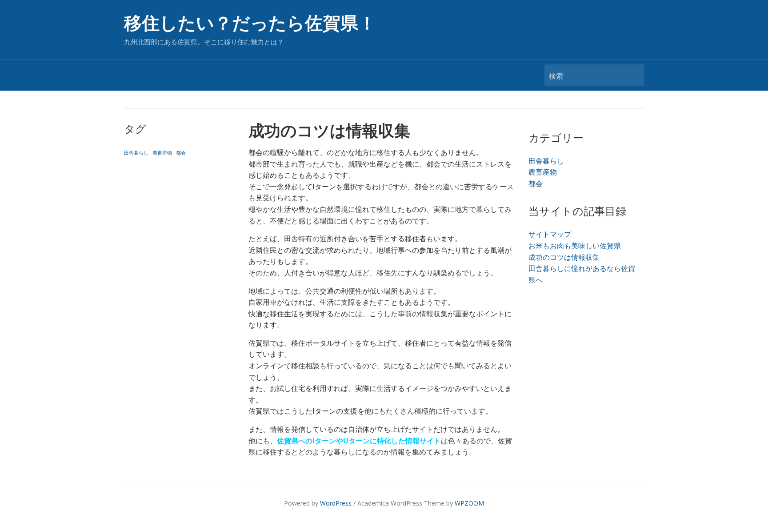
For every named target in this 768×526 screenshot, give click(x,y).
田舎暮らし (136, 153)
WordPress (336, 503)
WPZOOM (469, 503)
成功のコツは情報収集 (564, 257)
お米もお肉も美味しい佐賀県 (574, 246)
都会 (181, 153)
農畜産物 (162, 153)
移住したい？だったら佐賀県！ (250, 23)
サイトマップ (549, 234)
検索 (633, 75)
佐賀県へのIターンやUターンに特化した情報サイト (359, 441)
